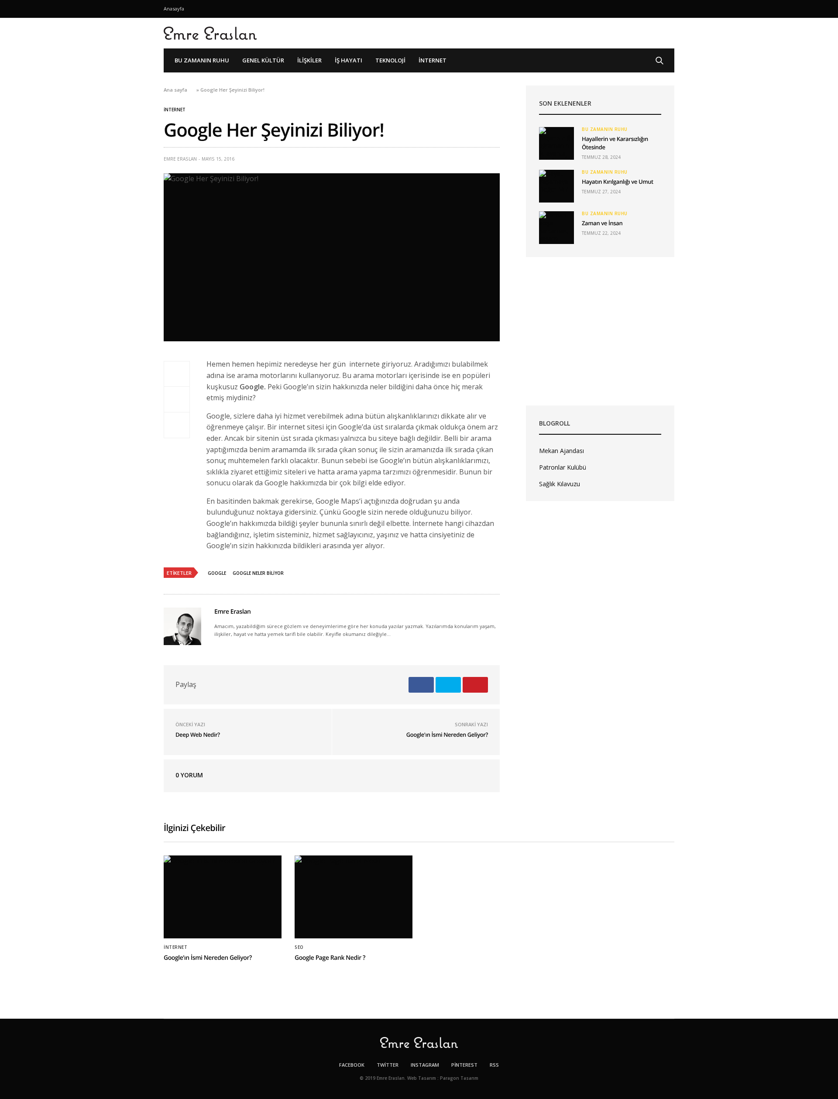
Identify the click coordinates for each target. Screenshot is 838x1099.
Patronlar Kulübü (562, 467)
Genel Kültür (263, 60)
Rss (494, 1064)
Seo (299, 947)
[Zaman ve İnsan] (556, 227)
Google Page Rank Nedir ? (330, 958)
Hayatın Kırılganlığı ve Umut (617, 181)
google (217, 573)
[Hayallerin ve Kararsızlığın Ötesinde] (556, 143)
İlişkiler (309, 60)
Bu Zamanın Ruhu (202, 60)
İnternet (432, 60)
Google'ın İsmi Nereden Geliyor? (447, 734)
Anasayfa (174, 8)
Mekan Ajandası (561, 450)
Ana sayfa (175, 89)
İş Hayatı (348, 60)
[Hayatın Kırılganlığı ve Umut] (556, 186)
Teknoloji (390, 60)
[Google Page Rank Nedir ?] (353, 896)
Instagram (425, 1064)
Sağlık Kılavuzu (559, 484)
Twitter (387, 1064)
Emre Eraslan (180, 159)
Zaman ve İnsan (602, 223)
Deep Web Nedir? (197, 734)
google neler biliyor (258, 573)
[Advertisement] (600, 331)
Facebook (351, 1064)
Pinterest (464, 1064)
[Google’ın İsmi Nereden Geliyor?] (223, 896)
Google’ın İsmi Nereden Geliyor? (208, 958)
